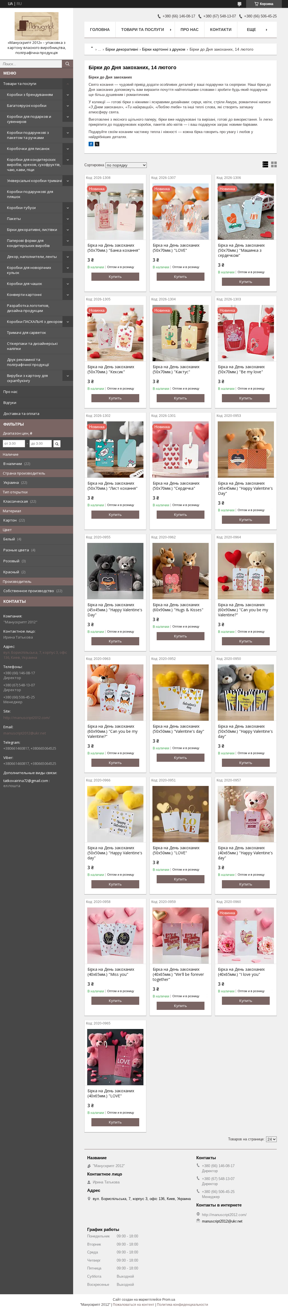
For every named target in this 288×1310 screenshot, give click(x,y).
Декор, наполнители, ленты (32, 256)
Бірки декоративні (121, 49)
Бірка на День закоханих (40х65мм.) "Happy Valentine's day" (245, 852)
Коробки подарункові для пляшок (30, 194)
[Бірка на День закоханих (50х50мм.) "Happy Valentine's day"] (245, 692)
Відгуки (9, 402)
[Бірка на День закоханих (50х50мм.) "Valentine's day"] (180, 692)
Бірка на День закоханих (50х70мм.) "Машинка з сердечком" (241, 250)
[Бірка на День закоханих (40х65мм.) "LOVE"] (115, 1057)
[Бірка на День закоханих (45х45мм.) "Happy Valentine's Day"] (245, 449)
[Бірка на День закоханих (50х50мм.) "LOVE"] (180, 814)
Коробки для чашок (24, 283)
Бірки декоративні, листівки (32, 229)
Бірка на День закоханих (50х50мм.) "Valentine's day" (178, 729)
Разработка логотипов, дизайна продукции (28, 308)
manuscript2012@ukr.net (24, 733)
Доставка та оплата (21, 413)
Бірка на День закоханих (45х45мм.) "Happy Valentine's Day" (245, 488)
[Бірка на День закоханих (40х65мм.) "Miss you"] (115, 935)
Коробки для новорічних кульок (29, 270)
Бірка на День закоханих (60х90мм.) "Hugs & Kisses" (178, 607)
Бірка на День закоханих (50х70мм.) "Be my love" (241, 369)
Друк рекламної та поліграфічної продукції (28, 362)
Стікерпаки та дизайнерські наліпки (32, 346)
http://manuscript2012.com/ (26, 717)
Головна (100, 29)
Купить (115, 276)
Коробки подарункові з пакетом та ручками (28, 135)
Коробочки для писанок (28, 148)
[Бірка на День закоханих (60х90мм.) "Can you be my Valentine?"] (245, 571)
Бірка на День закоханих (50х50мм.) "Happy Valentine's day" (245, 731)
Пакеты (14, 218)
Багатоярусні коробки (26, 105)
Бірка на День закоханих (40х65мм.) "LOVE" (110, 1093)
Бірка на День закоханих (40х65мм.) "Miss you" (110, 972)
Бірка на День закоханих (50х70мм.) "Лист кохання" (112, 486)
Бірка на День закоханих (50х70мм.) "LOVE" (176, 248)
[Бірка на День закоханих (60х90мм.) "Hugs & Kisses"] (180, 571)
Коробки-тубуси (21, 207)
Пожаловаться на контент (133, 1305)
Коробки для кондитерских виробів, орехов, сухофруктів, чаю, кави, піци (33, 164)
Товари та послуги (19, 83)
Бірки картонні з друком (163, 49)
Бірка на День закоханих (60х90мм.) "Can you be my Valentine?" (243, 609)
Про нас (10, 391)
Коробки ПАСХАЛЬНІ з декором (34, 321)
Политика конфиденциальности (182, 1305)
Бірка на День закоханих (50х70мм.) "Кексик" (110, 369)
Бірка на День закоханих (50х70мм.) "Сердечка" (176, 486)
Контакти (220, 29)
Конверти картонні (24, 294)
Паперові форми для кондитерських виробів (28, 243)
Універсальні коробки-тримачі (34, 180)
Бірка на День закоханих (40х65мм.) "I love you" (241, 972)
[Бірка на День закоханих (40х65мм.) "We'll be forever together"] (180, 935)
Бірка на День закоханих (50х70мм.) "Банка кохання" (113, 248)
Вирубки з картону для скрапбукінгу (27, 378)
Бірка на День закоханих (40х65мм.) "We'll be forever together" (178, 974)
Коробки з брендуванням (30, 94)
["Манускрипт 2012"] (36, 26)
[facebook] (91, 145)
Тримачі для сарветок (26, 332)
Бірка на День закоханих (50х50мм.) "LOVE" (176, 850)
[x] (97, 145)
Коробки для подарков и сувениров (29, 119)
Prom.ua (168, 1300)
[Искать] (67, 64)
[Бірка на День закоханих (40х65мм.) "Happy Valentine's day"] (245, 814)
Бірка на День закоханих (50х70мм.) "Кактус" (176, 369)
